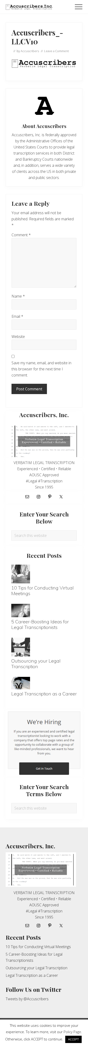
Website (18, 336)
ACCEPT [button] (73, 1039)
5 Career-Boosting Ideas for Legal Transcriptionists (40, 624)
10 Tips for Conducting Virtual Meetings (42, 590)
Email (17, 316)
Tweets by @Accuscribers (27, 998)
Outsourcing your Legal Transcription (36, 663)
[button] (78, 7)
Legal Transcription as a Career (44, 694)
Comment (21, 234)
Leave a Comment (56, 51)
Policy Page (72, 1031)
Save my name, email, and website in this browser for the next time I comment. (41, 369)
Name (18, 296)
